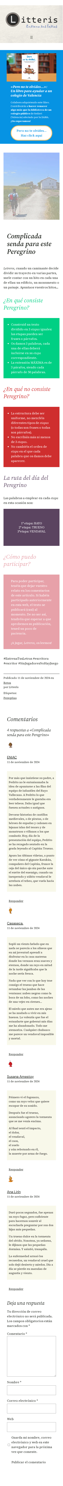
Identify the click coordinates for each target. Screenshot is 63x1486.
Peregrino (10, 698)
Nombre (14, 1382)
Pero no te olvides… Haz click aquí (32, 133)
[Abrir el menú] (31, 37)
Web (10, 1419)
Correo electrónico (22, 1400)
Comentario (17, 1333)
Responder (16, 901)
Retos (7, 683)
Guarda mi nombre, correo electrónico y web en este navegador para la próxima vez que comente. (31, 1444)
